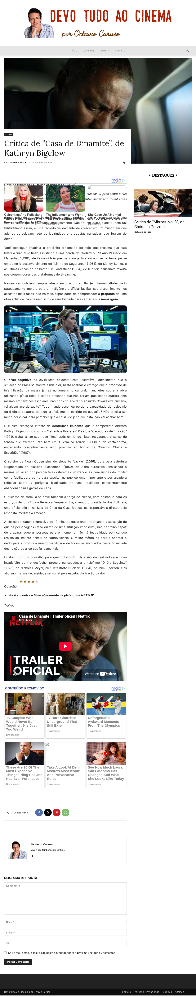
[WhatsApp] (65, 812)
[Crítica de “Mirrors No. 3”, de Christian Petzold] (163, 203)
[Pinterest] (56, 812)
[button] (187, 51)
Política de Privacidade (147, 992)
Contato (120, 50)
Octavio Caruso (17, 162)
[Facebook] (39, 812)
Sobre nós (88, 50)
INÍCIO (74, 50)
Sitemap (179, 992)
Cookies (167, 992)
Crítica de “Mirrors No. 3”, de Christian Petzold (159, 224)
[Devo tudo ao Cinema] (98, 23)
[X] (48, 812)
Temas (103, 50)
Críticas (8, 134)
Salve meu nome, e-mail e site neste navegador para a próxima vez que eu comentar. (61, 952)
